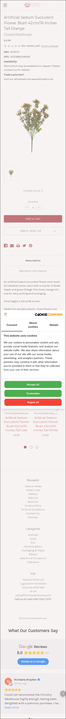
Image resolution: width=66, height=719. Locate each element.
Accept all (33, 384)
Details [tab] (54, 324)
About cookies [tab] (33, 324)
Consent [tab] (12, 324)
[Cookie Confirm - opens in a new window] (48, 314)
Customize (33, 393)
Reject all (33, 402)
